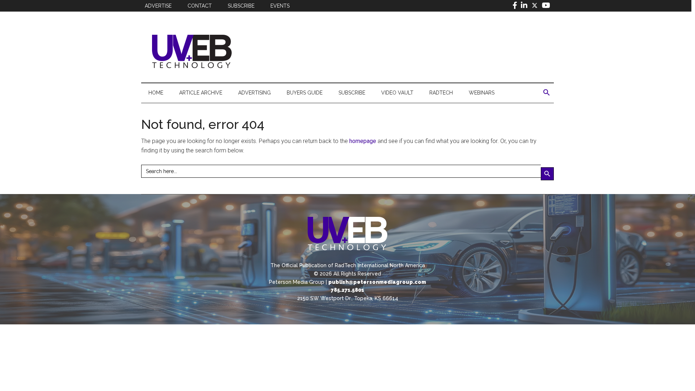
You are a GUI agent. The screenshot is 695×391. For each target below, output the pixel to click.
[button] (546, 93)
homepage (362, 141)
